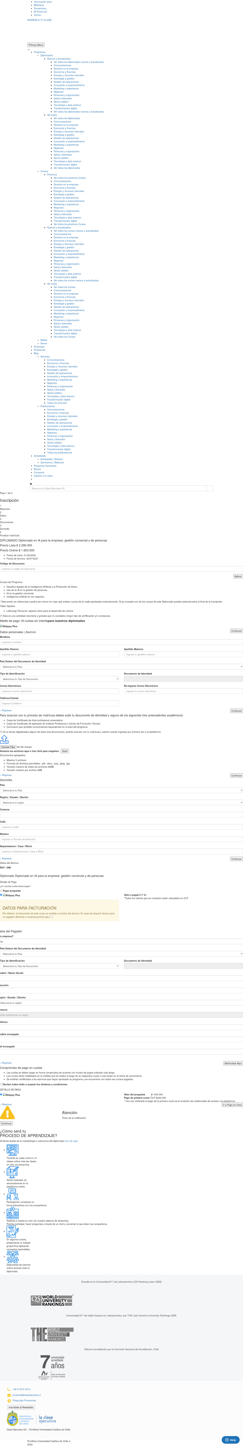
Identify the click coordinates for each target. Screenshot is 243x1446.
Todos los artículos (57, 402)
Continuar (236, 630)
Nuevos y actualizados (59, 58)
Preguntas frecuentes (45, 465)
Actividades (40, 455)
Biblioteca (39, 5)
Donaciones (40, 8)
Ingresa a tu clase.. (44, 475)
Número (4, 834)
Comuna (4, 809)
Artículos (45, 356)
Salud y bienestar (63, 98)
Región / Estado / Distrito (14, 797)
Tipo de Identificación (12, 673)
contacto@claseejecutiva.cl (26, 1395)
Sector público (61, 101)
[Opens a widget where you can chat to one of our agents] (231, 1440)
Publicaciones (47, 406)
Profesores (39, 349)
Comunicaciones (62, 65)
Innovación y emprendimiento (69, 85)
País (2, 785)
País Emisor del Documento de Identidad (23, 661)
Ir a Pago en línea (232, 1104)
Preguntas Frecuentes (24, 1400)
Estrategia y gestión (64, 78)
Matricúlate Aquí (233, 1063)
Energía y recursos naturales (69, 75)
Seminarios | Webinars (52, 462)
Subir (65, 751)
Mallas (43, 340)
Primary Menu (36, 45)
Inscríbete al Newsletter (21, 1407)
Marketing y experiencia (66, 88)
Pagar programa (12, 890)
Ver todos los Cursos (64, 287)
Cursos (44, 171)
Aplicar (238, 576)
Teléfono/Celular (9, 698)
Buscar (37, 469)
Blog (36, 353)
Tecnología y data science (67, 105)
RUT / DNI (5, 867)
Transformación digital (65, 108)
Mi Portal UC (40, 11)
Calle (3, 821)
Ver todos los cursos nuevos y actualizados (76, 230)
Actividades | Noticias (51, 459)
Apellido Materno (133, 649)
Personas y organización (67, 95)
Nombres (5, 636)
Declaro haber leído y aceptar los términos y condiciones (35, 1084)
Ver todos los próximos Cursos (70, 177)
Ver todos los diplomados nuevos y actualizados (79, 62)
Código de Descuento (12, 563)
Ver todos (52, 115)
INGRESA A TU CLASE (39, 20)
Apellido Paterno (9, 649)
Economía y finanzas (65, 71)
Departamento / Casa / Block (16, 846)
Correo (37, 15)
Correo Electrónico (10, 685)
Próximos (52, 174)
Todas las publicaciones (59, 452)
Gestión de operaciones (66, 81)
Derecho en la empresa (66, 68)
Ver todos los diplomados (67, 118)
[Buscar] (210, 488)
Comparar (39, 472)
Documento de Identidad (138, 673)
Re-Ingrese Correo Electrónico (141, 685)
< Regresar (6, 710)
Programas (39, 52)
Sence (43, 343)
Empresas (39, 346)
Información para (43, 1)
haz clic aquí (71, 1141)
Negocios (58, 91)
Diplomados (46, 55)
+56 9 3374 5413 (21, 1389)
